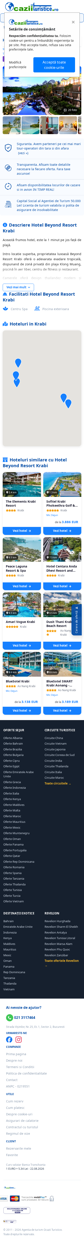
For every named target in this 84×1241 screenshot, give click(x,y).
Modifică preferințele (17, 64)
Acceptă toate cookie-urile (54, 65)
